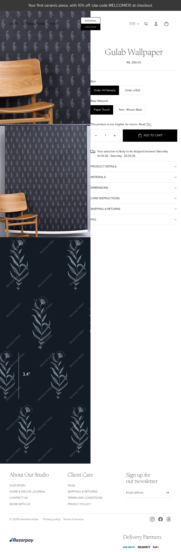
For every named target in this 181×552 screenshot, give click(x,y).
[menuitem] (54, 24)
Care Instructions (104, 198)
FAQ (93, 219)
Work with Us (19, 504)
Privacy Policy (79, 504)
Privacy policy (52, 519)
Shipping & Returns (105, 209)
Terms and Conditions (85, 498)
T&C (149, 124)
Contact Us (18, 498)
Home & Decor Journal (27, 492)
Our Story (17, 485)
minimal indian (29, 519)
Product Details (103, 166)
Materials (98, 177)
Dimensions (99, 188)
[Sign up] (167, 493)
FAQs (71, 485)
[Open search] (146, 24)
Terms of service (73, 519)
